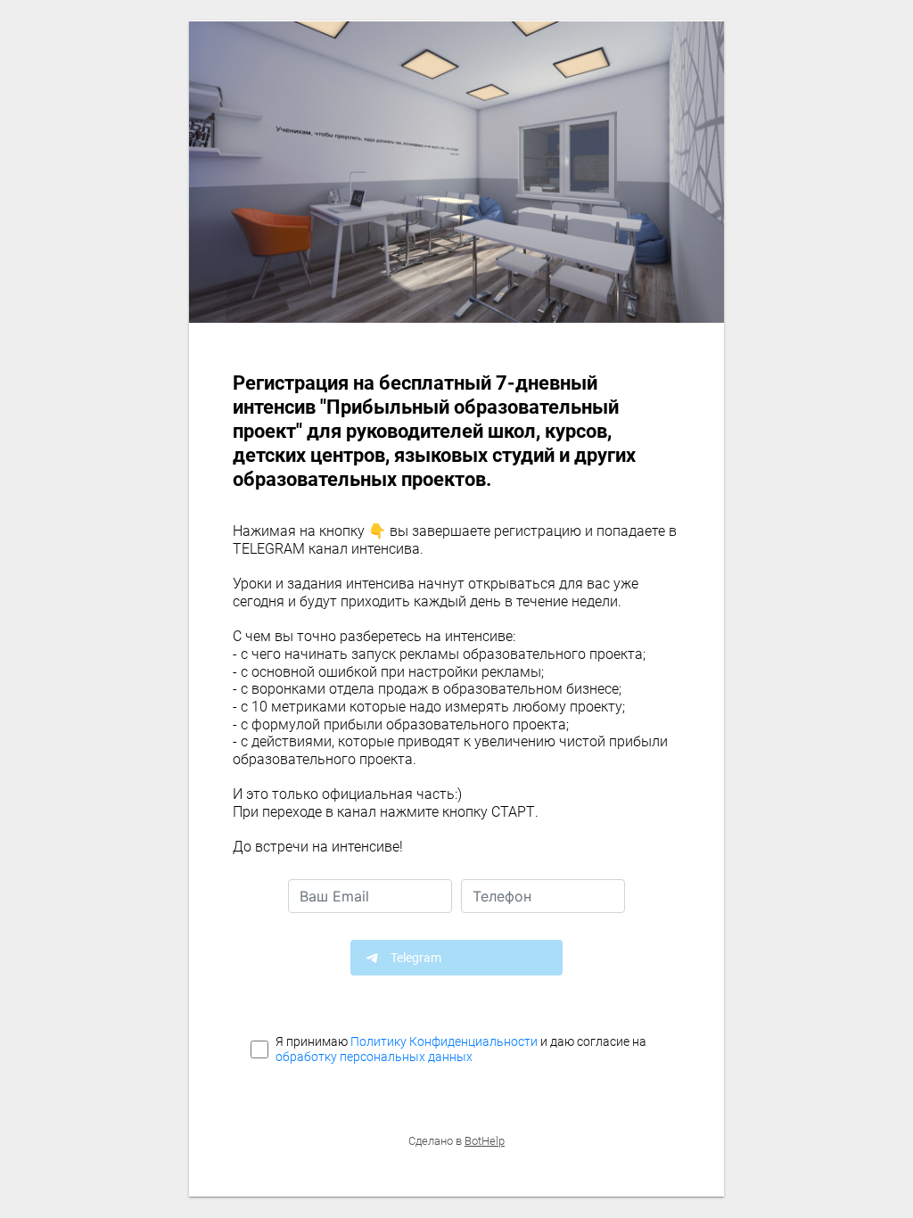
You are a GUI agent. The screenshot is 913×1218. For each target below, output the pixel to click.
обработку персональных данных (374, 1056)
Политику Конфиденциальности (444, 1041)
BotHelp (485, 1141)
